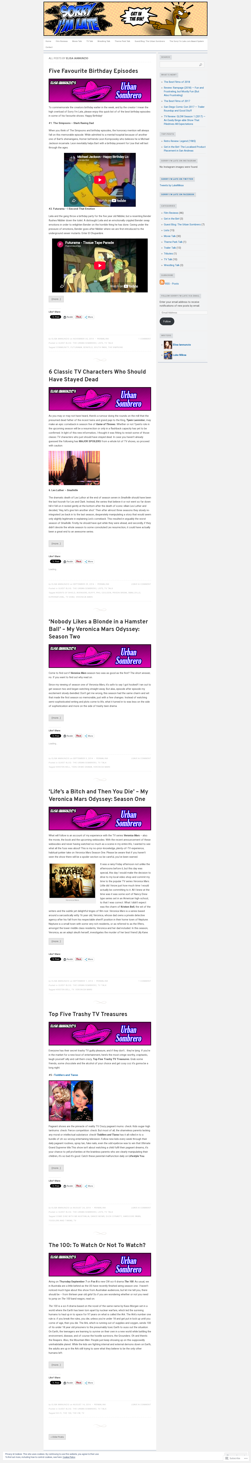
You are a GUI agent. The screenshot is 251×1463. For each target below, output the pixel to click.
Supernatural (57, 597)
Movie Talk (77, 41)
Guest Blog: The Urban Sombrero (150, 41)
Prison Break (120, 593)
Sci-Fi (59, 1413)
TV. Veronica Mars (82, 989)
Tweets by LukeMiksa (172, 185)
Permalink (103, 339)
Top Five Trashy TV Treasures (88, 1014)
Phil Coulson (103, 593)
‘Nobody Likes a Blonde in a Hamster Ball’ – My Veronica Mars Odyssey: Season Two (98, 629)
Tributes (168, 253)
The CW (76, 1413)
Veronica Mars (84, 597)
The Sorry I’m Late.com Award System (187, 41)
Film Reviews (62, 41)
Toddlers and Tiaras (66, 1075)
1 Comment (144, 339)
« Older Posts (57, 1437)
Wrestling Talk (103, 41)
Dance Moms (98, 1216)
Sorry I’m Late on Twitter (177, 179)
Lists (100, 343)
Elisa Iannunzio (60, 339)
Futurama (76, 347)
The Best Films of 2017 (177, 101)
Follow (167, 321)
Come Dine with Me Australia (72, 1216)
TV (75, 1221)
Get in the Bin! (171, 218)
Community (62, 347)
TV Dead (70, 597)
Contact (49, 47)
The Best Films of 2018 (177, 81)
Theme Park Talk (122, 41)
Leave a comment (141, 584)
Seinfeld (88, 347)
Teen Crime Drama (82, 767)
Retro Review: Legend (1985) (180, 141)
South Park (100, 347)
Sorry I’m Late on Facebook (177, 194)
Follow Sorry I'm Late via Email (180, 296)
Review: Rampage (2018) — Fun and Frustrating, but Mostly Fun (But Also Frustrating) (184, 91)
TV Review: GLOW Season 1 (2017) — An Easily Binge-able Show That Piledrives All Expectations (184, 120)
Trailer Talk (170, 247)
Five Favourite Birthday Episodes (93, 71)
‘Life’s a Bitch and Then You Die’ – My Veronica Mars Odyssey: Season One (98, 795)
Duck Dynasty (114, 1216)
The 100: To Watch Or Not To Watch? (97, 1245)
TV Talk (89, 41)
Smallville (134, 593)
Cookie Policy (69, 1457)
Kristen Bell (63, 767)
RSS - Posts (172, 283)
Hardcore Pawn (132, 1216)
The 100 (67, 1413)
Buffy (91, 593)
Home (48, 41)
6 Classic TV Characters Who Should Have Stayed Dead (97, 375)
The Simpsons (115, 347)
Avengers (82, 593)
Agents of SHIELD (65, 593)
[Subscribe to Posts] (162, 283)
